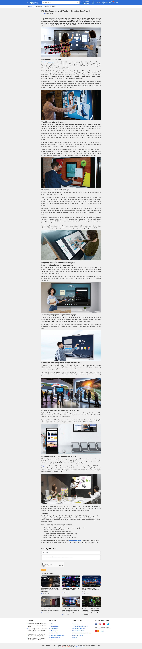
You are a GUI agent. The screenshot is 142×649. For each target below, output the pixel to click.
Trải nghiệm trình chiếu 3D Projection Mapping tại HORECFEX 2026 (90, 590)
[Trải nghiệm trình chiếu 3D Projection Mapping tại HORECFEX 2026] (91, 581)
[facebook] (96, 623)
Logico (43, 466)
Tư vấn (30, 6)
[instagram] (100, 623)
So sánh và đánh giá (50, 6)
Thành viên (108, 2)
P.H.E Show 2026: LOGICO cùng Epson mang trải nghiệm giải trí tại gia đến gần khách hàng (70, 610)
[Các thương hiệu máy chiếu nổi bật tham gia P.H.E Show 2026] (71, 581)
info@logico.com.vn (79, 646)
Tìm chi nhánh (98, 2)
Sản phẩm (52, 620)
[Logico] (34, 2)
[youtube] (104, 623)
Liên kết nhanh (77, 620)
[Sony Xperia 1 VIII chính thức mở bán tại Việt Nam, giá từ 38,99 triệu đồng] (50, 602)
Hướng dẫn (38, 6)
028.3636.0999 (66, 646)
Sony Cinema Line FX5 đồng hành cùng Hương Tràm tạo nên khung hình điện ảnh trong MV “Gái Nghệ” (91, 610)
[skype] (108, 623)
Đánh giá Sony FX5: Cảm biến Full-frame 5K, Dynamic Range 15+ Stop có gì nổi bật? (50, 590)
